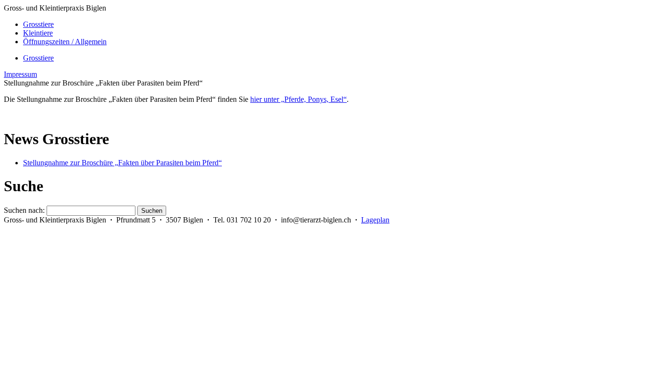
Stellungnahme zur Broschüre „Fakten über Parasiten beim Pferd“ (122, 163)
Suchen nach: (24, 210)
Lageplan (375, 220)
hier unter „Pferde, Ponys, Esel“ (298, 99)
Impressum (20, 74)
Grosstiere (38, 58)
